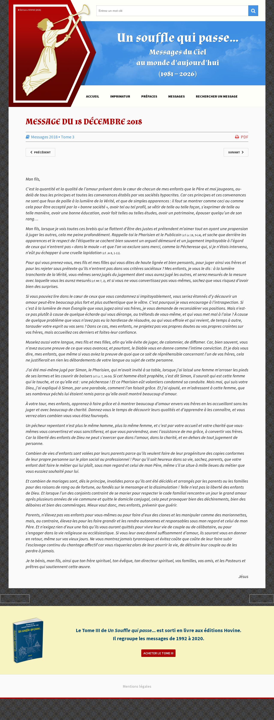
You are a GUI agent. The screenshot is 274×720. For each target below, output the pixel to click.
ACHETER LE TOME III (158, 653)
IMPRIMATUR (120, 96)
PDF (244, 136)
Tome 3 (67, 136)
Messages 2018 (44, 136)
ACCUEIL (92, 96)
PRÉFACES (149, 96)
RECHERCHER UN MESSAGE (217, 96)
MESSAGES (176, 96)
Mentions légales (137, 686)
